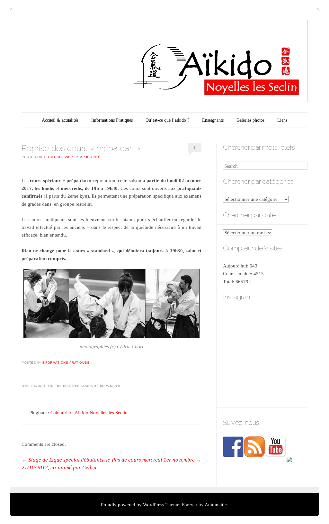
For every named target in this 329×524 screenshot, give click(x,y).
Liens (282, 120)
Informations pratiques (65, 362)
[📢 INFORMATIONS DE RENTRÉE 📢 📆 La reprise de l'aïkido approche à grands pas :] (293, 322)
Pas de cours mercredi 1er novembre (156, 460)
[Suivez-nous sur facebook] (233, 446)
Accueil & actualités (60, 120)
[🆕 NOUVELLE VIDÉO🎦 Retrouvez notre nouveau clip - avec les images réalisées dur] (264, 322)
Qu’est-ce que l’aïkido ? (167, 120)
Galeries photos (250, 120)
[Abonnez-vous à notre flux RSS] (254, 446)
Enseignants (213, 120)
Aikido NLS (90, 157)
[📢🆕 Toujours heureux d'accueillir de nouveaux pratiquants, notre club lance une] (235, 322)
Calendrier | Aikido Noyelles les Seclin (89, 412)
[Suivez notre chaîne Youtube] (275, 446)
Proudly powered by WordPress (132, 504)
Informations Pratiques (112, 120)
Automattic (216, 504)
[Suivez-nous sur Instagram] (297, 467)
